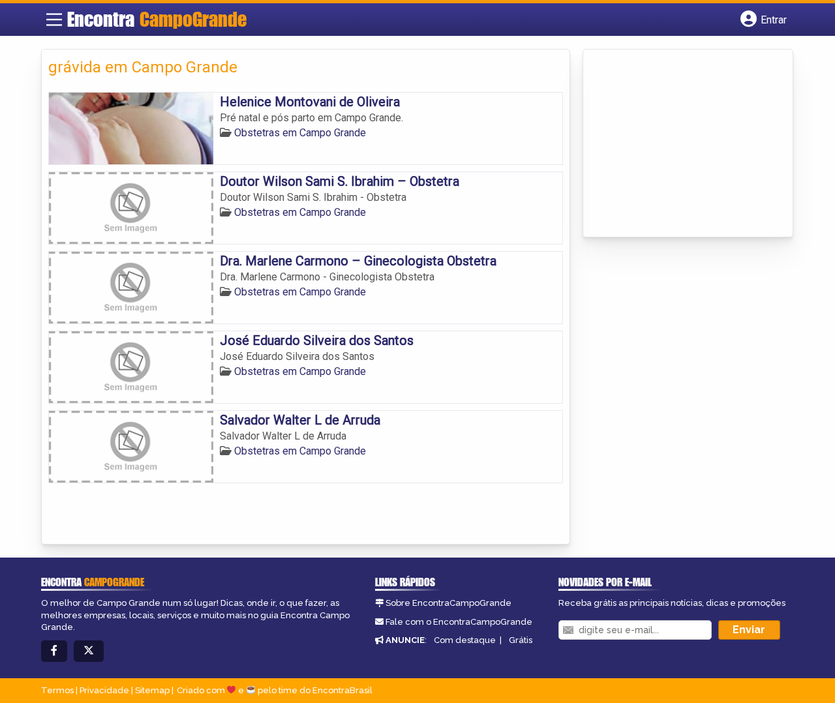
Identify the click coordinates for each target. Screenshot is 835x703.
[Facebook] (54, 651)
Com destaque (465, 640)
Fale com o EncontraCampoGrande (459, 622)
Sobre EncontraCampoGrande (448, 603)
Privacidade (104, 690)
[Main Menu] (54, 20)
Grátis (520, 640)
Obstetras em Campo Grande (300, 133)
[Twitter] (89, 651)
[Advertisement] (687, 144)
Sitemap (152, 690)
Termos (57, 690)
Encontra (157, 19)
